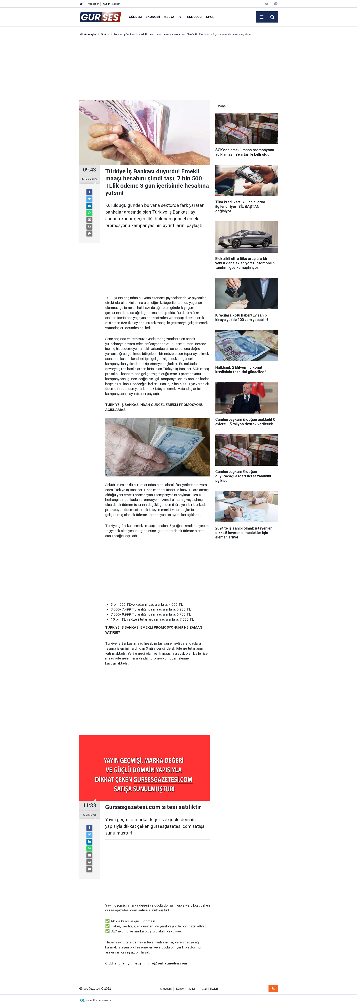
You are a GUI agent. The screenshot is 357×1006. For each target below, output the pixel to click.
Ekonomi (153, 17)
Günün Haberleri (111, 3)
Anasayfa (166, 988)
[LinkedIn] (89, 206)
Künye (180, 988)
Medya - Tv (172, 17)
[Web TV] (267, 3)
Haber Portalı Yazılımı (98, 1000)
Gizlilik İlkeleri (210, 988)
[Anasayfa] (81, 3)
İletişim (192, 988)
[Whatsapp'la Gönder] (89, 213)
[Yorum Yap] (89, 233)
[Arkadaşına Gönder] (89, 220)
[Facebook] (89, 192)
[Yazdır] (89, 227)
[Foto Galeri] (276, 3)
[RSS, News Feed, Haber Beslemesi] (273, 988)
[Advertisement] (61, 92)
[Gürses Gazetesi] (100, 16)
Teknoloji (193, 17)
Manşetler (93, 3)
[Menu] (261, 17)
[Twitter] (89, 199)
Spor (210, 17)
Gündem (135, 17)
